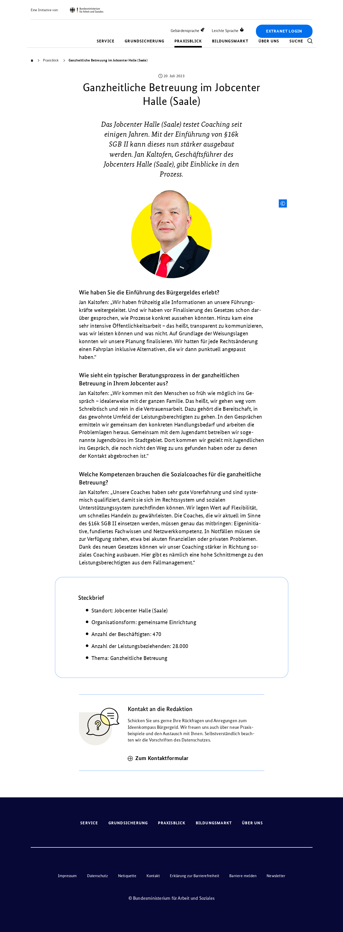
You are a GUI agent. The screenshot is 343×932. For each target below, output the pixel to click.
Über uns (268, 41)
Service (106, 41)
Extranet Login (284, 31)
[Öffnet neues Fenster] (86, 10)
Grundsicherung (144, 41)
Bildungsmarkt (230, 41)
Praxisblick (188, 41)
